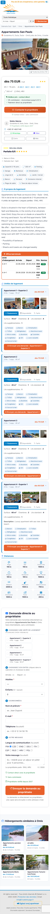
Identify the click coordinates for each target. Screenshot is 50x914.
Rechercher (42, 21)
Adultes (9, 679)
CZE (14, 746)
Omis (20, 26)
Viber (38, 133)
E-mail (9, 716)
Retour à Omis (9, 158)
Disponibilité (26, 313)
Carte (16, 138)
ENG (21, 746)
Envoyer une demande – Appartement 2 (23, 412)
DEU (29, 746)
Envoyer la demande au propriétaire (26, 790)
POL (28, 750)
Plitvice (40, 908)
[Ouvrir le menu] (3, 2)
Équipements (12, 313)
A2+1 (27, 87)
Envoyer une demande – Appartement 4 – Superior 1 (26, 548)
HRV (21, 750)
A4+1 (22, 87)
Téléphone (14, 726)
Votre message (16, 755)
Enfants (13, 690)
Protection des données (27, 897)
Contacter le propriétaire (26, 110)
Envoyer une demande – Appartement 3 (23, 476)
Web (36, 138)
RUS (14, 750)
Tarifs (38, 313)
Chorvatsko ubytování (17, 910)
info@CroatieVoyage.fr (25, 900)
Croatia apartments (30, 908)
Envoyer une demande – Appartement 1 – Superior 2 (26, 347)
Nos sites (20, 908)
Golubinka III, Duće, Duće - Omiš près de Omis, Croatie (26, 35)
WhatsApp (16, 133)
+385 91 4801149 (14, 129)
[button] (25, 150)
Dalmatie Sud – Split (8, 26)
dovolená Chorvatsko (33, 910)
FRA (7, 746)
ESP (7, 750)
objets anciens (11, 908)
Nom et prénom (13, 706)
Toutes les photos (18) (39, 72)
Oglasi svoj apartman (29, 903)
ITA (35, 746)
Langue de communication (22, 742)
